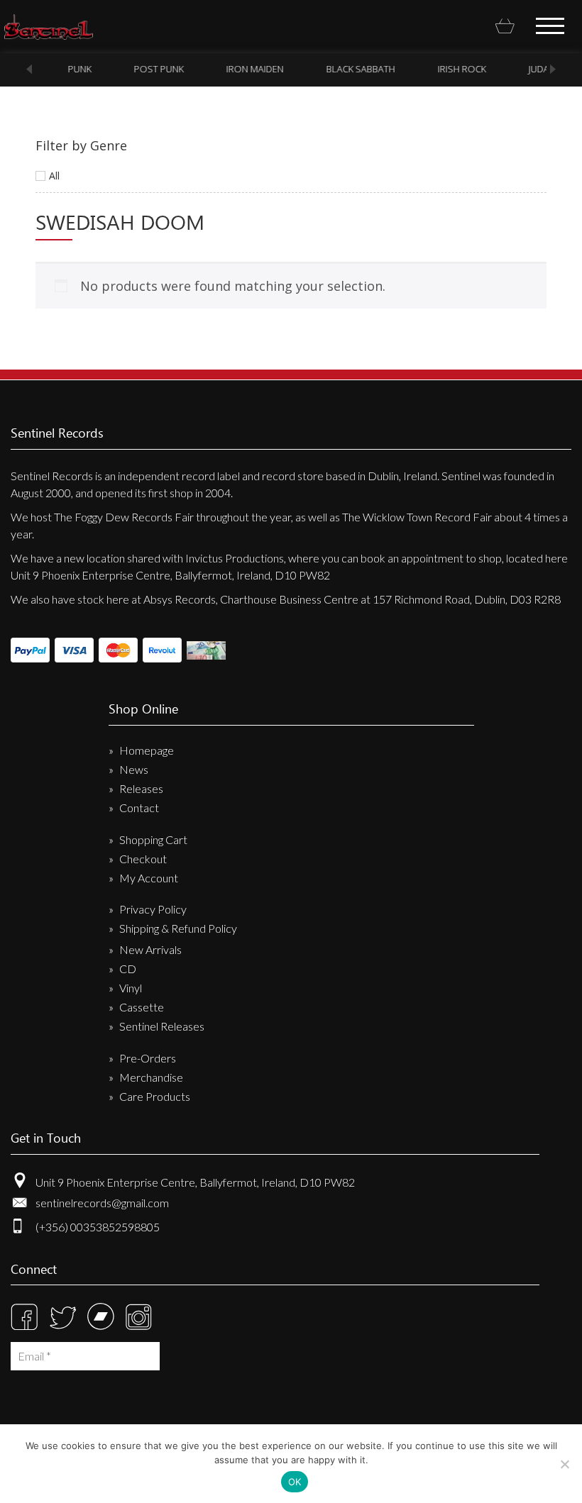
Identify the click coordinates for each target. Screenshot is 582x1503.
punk (61, 68)
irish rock (443, 68)
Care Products (154, 1096)
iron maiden (236, 68)
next (553, 69)
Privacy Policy (153, 909)
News (133, 769)
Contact (139, 807)
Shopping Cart (153, 839)
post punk (140, 68)
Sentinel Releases (161, 1026)
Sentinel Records (48, 27)
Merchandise (151, 1077)
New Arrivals (150, 949)
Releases (141, 788)
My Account (148, 877)
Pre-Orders (147, 1058)
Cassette (141, 1007)
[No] (564, 1464)
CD (127, 968)
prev (29, 69)
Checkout (143, 858)
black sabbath (342, 68)
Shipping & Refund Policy (178, 928)
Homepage (146, 750)
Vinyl (130, 987)
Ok (295, 1481)
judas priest (539, 68)
